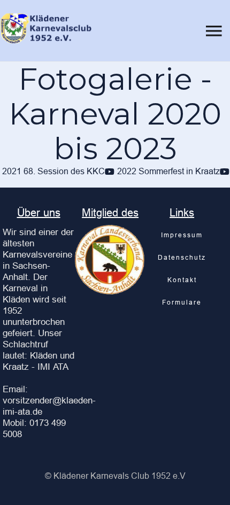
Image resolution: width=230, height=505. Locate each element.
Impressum (182, 235)
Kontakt (182, 280)
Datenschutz (182, 257)
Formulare (182, 302)
